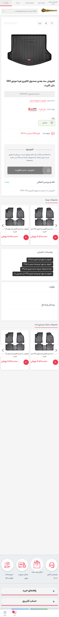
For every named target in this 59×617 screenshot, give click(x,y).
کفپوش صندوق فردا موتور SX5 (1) (40, 259)
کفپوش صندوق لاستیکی (38, 100)
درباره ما (18, 3)
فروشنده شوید (41, 3)
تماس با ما (6, 3)
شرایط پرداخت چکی (29, 3)
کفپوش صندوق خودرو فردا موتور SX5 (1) (38, 264)
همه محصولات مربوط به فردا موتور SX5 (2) (37, 269)
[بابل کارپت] (33, 109)
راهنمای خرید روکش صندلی (53, 3)
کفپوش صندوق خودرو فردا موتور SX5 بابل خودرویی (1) (33, 273)
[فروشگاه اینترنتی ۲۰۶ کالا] (49, 10)
